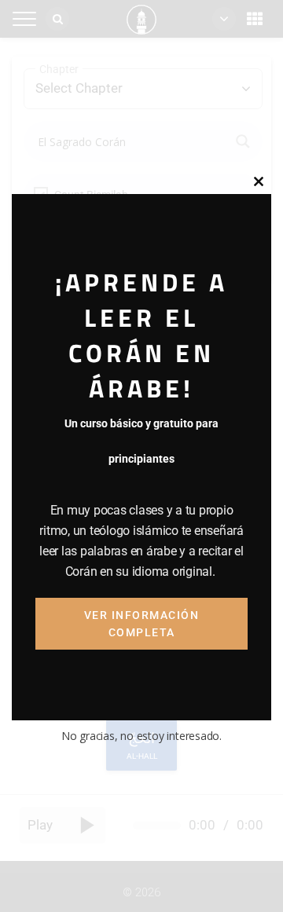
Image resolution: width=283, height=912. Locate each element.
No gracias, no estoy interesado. (141, 735)
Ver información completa (142, 624)
